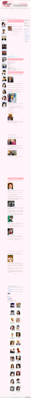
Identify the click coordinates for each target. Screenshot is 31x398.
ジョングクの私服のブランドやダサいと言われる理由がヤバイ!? (18, 308)
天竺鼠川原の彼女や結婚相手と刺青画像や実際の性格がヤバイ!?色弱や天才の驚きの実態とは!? (12, 338)
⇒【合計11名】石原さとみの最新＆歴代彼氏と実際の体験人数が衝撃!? (3, 27)
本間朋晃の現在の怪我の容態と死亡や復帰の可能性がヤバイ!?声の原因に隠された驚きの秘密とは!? (18, 353)
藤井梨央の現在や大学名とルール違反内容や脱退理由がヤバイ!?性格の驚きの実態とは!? (18, 330)
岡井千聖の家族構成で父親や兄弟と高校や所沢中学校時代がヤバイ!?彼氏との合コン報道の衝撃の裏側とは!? (12, 369)
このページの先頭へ (27, 397)
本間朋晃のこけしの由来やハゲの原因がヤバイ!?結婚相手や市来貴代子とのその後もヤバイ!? (18, 346)
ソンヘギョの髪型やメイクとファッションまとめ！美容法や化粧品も (12, 384)
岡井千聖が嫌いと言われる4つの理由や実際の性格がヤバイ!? (12, 361)
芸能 (7, 23)
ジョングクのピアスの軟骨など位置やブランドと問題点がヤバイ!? (18, 383)
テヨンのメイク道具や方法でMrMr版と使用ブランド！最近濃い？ (18, 369)
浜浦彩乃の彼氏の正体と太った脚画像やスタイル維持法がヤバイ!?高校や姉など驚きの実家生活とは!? (18, 391)
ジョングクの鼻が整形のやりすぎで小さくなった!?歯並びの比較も (12, 308)
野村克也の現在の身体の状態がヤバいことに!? (12, 56)
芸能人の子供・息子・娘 (27, 36)
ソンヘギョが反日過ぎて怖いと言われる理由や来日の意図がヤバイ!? (12, 330)
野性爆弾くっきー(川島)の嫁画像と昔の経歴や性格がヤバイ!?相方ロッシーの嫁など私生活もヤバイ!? (12, 323)
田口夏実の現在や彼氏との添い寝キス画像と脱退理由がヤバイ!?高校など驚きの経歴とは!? (18, 338)
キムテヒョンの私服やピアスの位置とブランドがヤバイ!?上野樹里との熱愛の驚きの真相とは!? (18, 361)
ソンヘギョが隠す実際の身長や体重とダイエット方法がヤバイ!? (18, 315)
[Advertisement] (15, 13)
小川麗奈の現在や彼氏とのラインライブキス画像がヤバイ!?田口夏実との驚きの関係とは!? (12, 346)
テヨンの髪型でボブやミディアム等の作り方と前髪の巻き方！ (18, 376)
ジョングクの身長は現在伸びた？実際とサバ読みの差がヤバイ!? (12, 315)
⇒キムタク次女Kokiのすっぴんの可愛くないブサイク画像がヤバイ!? (3, 34)
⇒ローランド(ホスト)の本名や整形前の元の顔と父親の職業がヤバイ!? (3, 41)
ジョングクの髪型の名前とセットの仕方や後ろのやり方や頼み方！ (12, 391)
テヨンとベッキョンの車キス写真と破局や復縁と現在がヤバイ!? (18, 322)
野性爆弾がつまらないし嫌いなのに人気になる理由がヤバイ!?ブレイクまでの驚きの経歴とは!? (12, 354)
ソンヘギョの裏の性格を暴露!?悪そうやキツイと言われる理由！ (12, 376)
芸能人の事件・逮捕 (26, 34)
